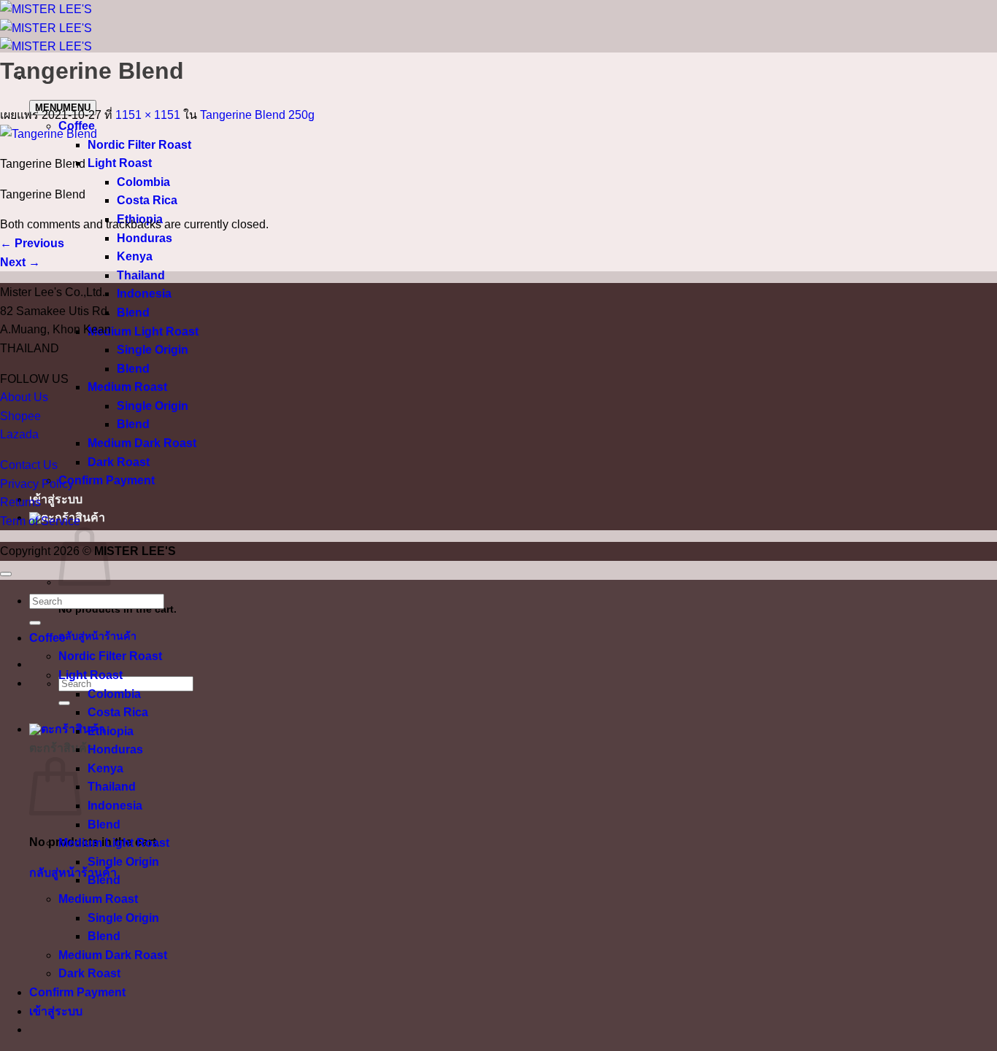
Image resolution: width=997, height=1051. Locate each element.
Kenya (135, 256)
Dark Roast (119, 462)
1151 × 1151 (147, 115)
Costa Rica (147, 200)
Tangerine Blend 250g (257, 115)
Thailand (141, 275)
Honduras (144, 238)
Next (20, 262)
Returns (20, 502)
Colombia (143, 182)
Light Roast (120, 163)
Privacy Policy (37, 484)
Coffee (47, 638)
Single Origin (152, 350)
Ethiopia (111, 731)
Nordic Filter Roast (139, 145)
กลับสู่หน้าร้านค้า (97, 636)
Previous (32, 243)
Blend (133, 312)
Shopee (20, 416)
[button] (67, 729)
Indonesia (144, 293)
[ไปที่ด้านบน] (6, 574)
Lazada (19, 434)
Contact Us (29, 465)
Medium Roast (127, 387)
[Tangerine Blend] (48, 134)
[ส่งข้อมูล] (64, 703)
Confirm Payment (106, 480)
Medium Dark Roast (142, 443)
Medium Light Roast (143, 331)
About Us (24, 397)
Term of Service (40, 521)
